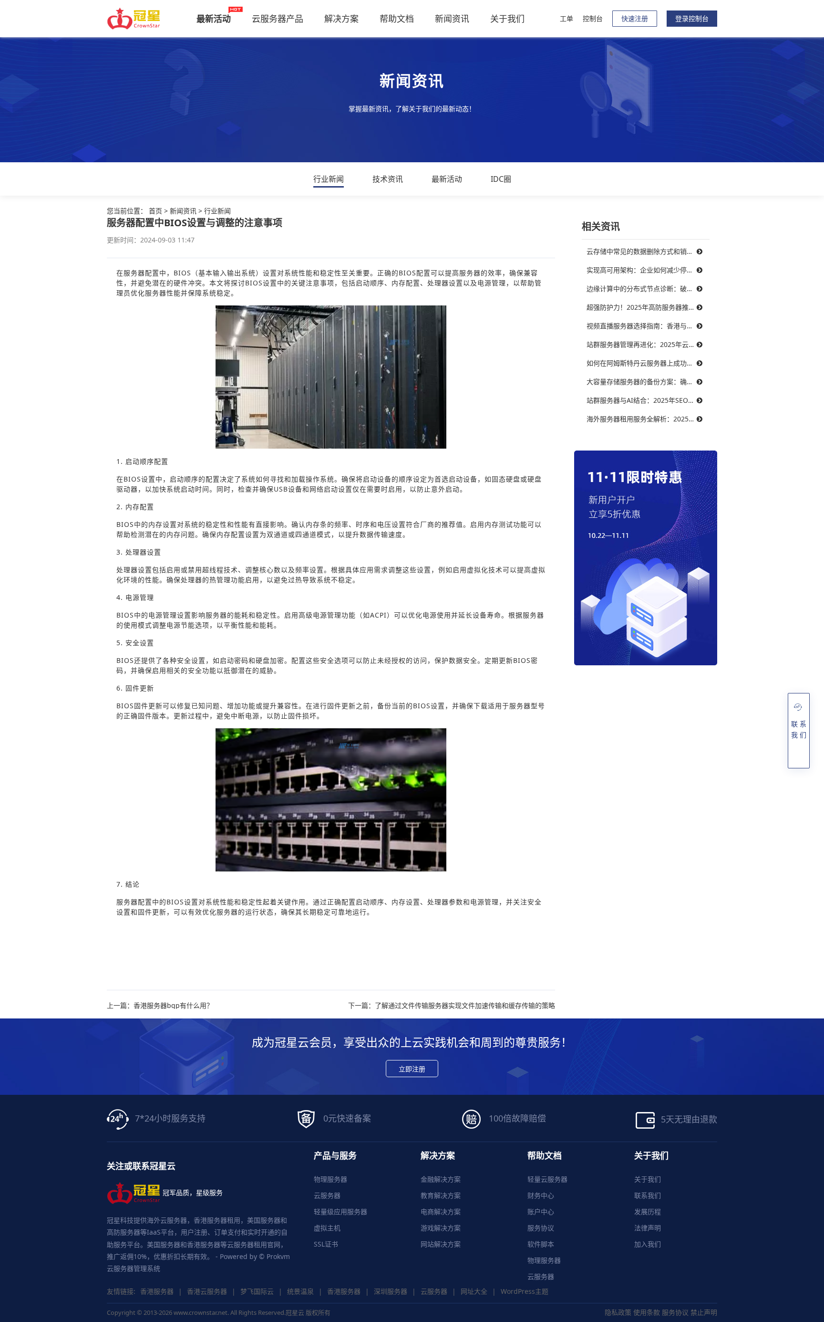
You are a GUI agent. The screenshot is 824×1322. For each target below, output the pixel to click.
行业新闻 (328, 179)
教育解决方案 (441, 1195)
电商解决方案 (441, 1211)
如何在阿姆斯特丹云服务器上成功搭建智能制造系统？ (648, 362)
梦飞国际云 (257, 1291)
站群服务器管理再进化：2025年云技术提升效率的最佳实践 (648, 344)
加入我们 (647, 1244)
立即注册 (412, 1068)
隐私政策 (618, 1312)
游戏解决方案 (441, 1227)
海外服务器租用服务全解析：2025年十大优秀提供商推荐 (648, 418)
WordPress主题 (524, 1291)
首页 (155, 210)
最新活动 (447, 179)
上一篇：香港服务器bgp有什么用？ (160, 1005)
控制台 (593, 18)
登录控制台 (692, 18)
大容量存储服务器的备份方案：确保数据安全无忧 (648, 381)
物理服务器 (330, 1179)
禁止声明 (703, 1312)
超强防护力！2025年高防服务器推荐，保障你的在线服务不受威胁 (648, 307)
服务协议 (540, 1227)
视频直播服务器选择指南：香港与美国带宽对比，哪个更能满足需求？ (648, 325)
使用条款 (646, 1312)
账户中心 (540, 1211)
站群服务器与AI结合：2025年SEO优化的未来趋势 (648, 400)
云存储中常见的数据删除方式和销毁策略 (647, 251)
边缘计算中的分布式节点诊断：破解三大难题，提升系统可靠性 (648, 288)
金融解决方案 (441, 1179)
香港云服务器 (207, 1291)
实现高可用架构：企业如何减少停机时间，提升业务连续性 (648, 269)
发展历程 (647, 1211)
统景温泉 (300, 1291)
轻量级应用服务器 (340, 1211)
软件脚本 (540, 1244)
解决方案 (341, 18)
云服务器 (327, 1195)
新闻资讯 (452, 18)
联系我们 (647, 1195)
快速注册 (634, 18)
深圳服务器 (390, 1291)
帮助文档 (397, 18)
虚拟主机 (327, 1227)
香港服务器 (157, 1291)
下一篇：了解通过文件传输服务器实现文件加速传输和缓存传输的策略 (451, 1005)
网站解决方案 (441, 1244)
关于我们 (507, 18)
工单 (566, 18)
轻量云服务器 (547, 1179)
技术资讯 (387, 179)
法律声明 (647, 1227)
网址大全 (474, 1291)
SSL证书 (326, 1244)
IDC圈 (501, 179)
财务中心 (540, 1195)
